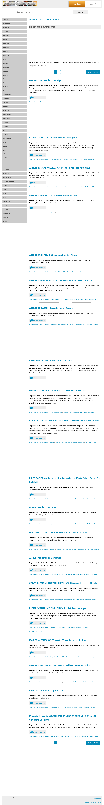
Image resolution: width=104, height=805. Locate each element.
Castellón (6, 87)
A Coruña (6, 35)
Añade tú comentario (38, 98)
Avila (4, 59)
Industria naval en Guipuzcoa (73, 212)
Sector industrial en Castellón (47, 574)
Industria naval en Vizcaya (70, 657)
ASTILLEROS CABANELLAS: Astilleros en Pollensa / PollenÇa (59, 167)
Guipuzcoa (6, 118)
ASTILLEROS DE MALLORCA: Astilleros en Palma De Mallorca (60, 280)
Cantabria (6, 83)
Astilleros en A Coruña (92, 272)
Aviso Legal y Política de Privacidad (92, 802)
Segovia (5, 189)
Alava (5, 39)
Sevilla (5, 193)
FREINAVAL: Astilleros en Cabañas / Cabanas (52, 360)
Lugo (4, 150)
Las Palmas (7, 138)
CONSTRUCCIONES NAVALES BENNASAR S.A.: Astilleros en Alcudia (63, 583)
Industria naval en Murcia (70, 159)
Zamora (5, 221)
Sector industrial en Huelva (46, 682)
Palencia (6, 174)
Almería (5, 51)
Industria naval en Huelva (70, 682)
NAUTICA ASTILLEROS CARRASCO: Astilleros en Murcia (57, 390)
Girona (5, 107)
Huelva (5, 122)
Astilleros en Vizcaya (89, 657)
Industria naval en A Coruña (72, 272)
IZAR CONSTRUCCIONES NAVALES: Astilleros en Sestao (57, 640)
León (4, 142)
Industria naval (43, 102)
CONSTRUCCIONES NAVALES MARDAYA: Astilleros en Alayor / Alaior (64, 420)
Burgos (5, 71)
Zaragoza (6, 31)
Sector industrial (33, 102)
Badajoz (5, 63)
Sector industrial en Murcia (46, 159)
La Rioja (5, 134)
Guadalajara (7, 114)
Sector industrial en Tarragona (47, 499)
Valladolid (6, 213)
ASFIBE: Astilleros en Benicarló (45, 557)
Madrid (5, 20)
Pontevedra (7, 178)
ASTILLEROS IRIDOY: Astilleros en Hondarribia (53, 195)
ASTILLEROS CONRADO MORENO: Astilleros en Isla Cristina (60, 665)
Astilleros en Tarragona (93, 499)
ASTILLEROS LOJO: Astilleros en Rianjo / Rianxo (53, 255)
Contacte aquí (97, 798)
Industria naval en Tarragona (73, 499)
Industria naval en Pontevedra (74, 627)
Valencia (6, 28)
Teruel (5, 205)
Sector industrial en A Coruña (47, 272)
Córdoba (6, 99)
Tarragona (6, 201)
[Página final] (96, 72)
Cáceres (5, 75)
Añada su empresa (92, 4)
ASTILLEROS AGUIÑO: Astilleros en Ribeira (51, 308)
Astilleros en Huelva (88, 682)
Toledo (5, 209)
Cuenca (5, 103)
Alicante (6, 47)
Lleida (5, 146)
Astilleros (50, 102)
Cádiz (5, 79)
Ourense (6, 170)
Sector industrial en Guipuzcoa (47, 212)
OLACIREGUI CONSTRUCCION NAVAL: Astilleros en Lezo (58, 532)
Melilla (5, 158)
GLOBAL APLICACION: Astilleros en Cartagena (53, 137)
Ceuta (5, 91)
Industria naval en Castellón (71, 574)
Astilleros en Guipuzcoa (93, 212)
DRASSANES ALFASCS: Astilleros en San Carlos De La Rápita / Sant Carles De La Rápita (63, 717)
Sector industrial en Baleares (46, 187)
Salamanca (6, 185)
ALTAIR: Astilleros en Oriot (43, 507)
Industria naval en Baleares (71, 187)
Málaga (5, 154)
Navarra (5, 166)
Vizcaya (5, 217)
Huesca (5, 126)
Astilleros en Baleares (90, 187)
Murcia (5, 162)
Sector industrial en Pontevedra (47, 627)
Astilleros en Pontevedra (35, 631)
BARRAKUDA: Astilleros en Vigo (45, 80)
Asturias (6, 55)
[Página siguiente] (89, 72)
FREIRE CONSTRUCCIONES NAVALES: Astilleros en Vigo (57, 608)
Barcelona (6, 24)
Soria (4, 197)
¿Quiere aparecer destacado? (77, 4)
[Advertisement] (65, 45)
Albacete (6, 43)
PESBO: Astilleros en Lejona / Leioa (47, 690)
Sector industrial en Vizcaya (46, 657)
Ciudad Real (7, 95)
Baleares (6, 67)
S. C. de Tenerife (8, 182)
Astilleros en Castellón (91, 574)
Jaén (4, 130)
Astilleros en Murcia (88, 159)
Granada (6, 110)
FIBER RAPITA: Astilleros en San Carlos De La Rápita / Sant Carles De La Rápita (64, 480)
